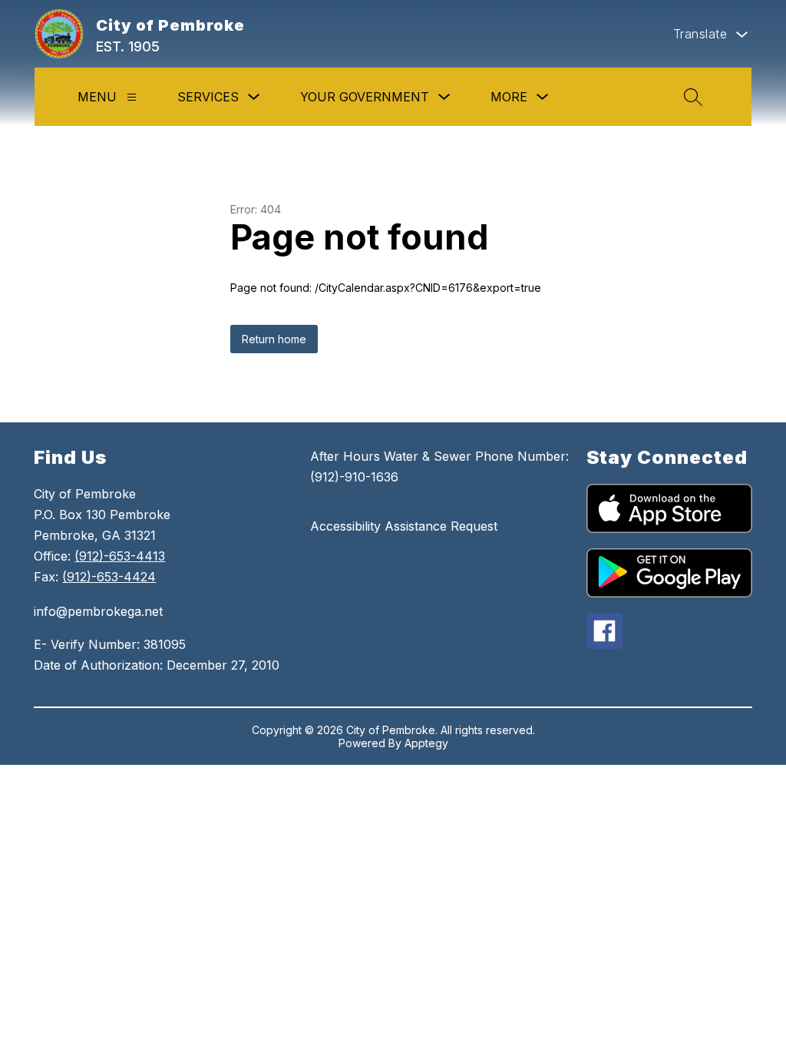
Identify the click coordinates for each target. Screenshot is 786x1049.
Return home (274, 339)
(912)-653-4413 (119, 556)
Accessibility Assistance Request (403, 526)
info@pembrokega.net (98, 611)
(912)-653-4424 (109, 576)
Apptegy (426, 743)
